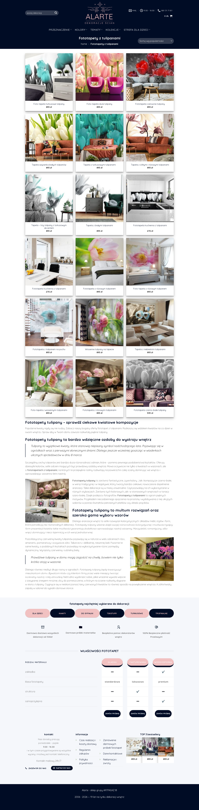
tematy (95, 29)
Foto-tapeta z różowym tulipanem (150, 288)
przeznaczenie (59, 29)
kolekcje (112, 29)
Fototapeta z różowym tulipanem (99, 288)
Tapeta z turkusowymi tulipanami (99, 164)
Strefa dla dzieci (136, 29)
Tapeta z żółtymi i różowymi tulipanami (150, 164)
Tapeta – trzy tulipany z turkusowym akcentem (49, 226)
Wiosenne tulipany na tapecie (99, 349)
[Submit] (55, 12)
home (84, 43)
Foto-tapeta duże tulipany (99, 104)
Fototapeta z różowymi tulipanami (99, 410)
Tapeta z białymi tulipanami (99, 225)
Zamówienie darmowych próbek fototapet (112, 744)
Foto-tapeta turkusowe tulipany (49, 104)
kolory (80, 29)
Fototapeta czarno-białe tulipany (150, 410)
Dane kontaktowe (112, 753)
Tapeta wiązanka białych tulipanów (49, 164)
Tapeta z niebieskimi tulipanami (150, 349)
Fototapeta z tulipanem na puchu (49, 349)
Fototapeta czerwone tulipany (150, 104)
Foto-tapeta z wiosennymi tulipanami (49, 410)
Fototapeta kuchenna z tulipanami (150, 225)
